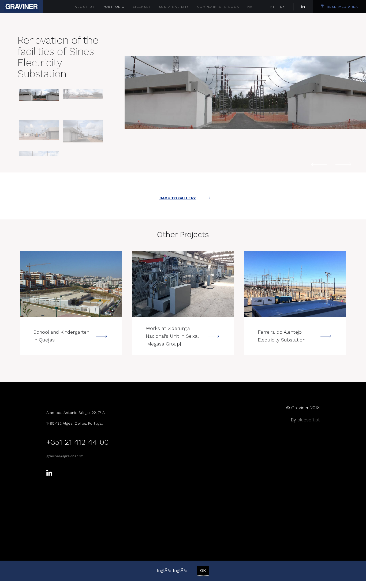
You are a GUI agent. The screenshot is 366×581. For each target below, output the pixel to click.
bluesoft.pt (308, 419)
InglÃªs (180, 570)
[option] (245, 92)
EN (282, 7)
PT (272, 7)
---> (71, 284)
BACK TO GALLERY (177, 198)
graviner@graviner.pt (64, 456)
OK (203, 570)
